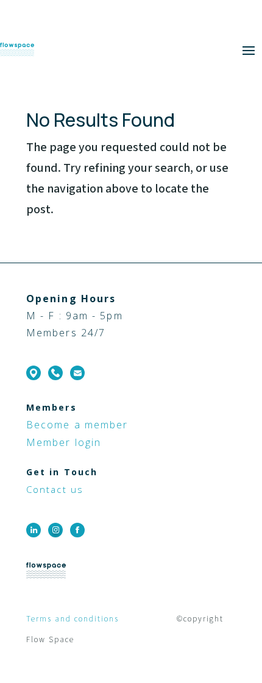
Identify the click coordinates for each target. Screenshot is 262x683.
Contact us (54, 489)
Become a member (77, 424)
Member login (63, 442)
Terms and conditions (74, 619)
